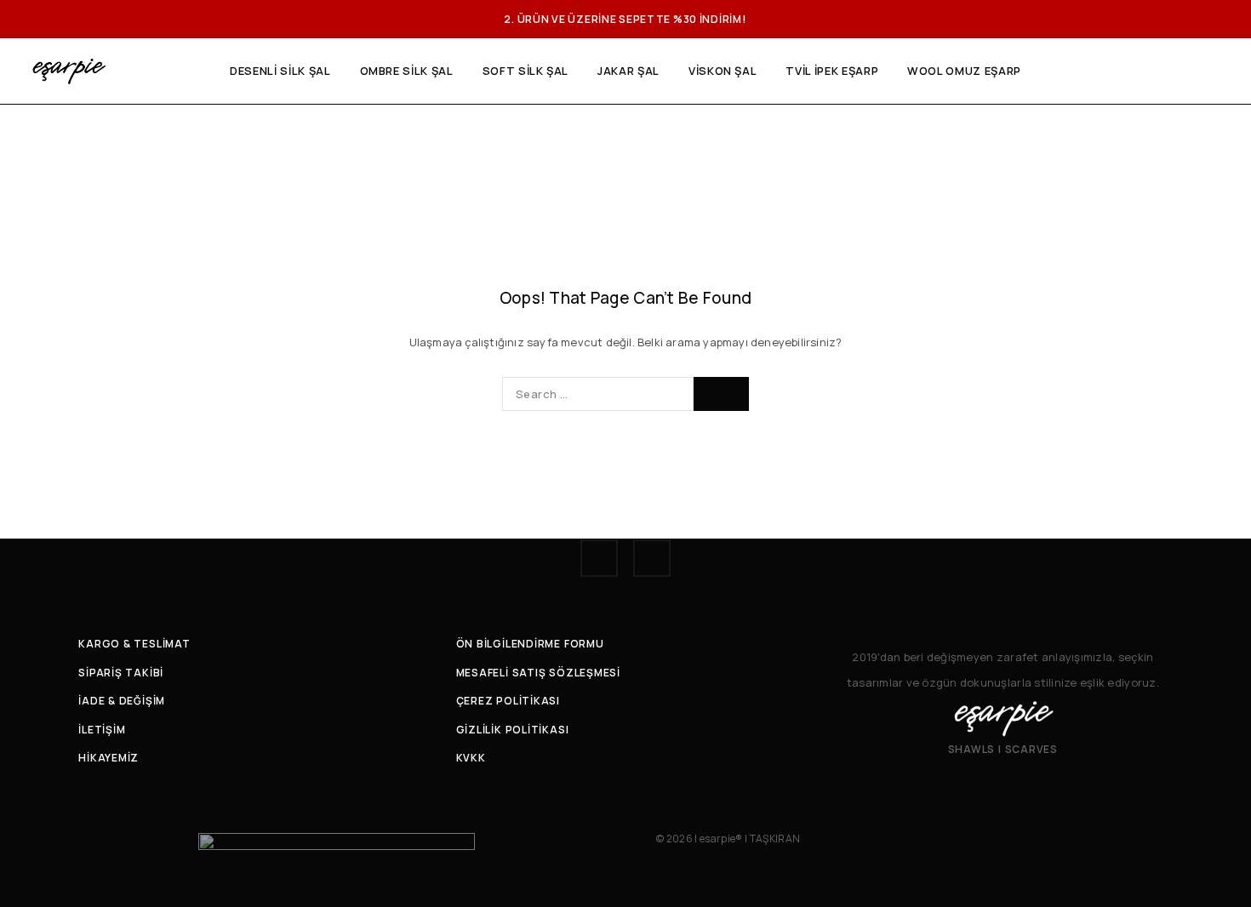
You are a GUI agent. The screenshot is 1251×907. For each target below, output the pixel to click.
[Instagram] (599, 558)
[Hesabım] (1190, 71)
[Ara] (1160, 71)
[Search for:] (598, 394)
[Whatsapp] (652, 558)
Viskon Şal (722, 70)
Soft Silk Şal (525, 70)
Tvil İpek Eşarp (831, 70)
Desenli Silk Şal (280, 70)
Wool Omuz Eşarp (964, 70)
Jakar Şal (628, 70)
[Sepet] (1219, 71)
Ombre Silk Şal (407, 70)
